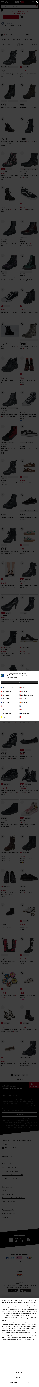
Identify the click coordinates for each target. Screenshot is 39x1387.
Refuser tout (19, 1377)
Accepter (19, 1372)
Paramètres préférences (19, 1382)
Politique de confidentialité (27, 1339)
